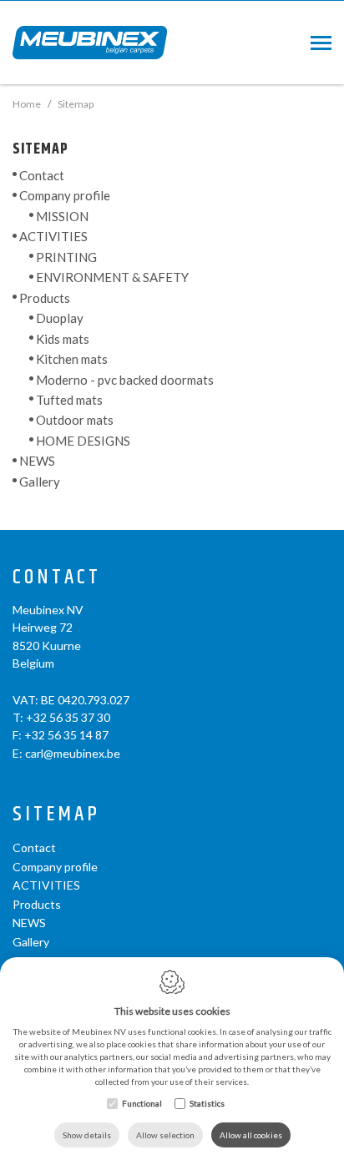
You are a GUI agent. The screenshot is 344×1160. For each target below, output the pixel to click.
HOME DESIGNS (83, 440)
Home (27, 104)
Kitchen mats (72, 358)
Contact (41, 175)
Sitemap (56, 815)
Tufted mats (69, 399)
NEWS (37, 460)
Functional (142, 1103)
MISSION (62, 216)
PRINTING (66, 257)
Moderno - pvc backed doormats (125, 378)
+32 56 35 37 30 (68, 717)
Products (44, 297)
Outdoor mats (75, 419)
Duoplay (59, 317)
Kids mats (62, 338)
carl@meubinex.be (72, 753)
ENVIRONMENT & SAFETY (112, 277)
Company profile (64, 195)
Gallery (39, 481)
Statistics (207, 1103)
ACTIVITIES (53, 236)
